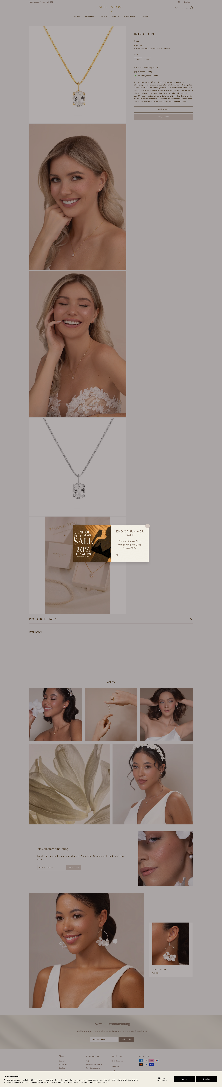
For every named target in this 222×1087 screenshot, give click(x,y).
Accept (184, 1079)
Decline (206, 1079)
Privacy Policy (102, 1082)
